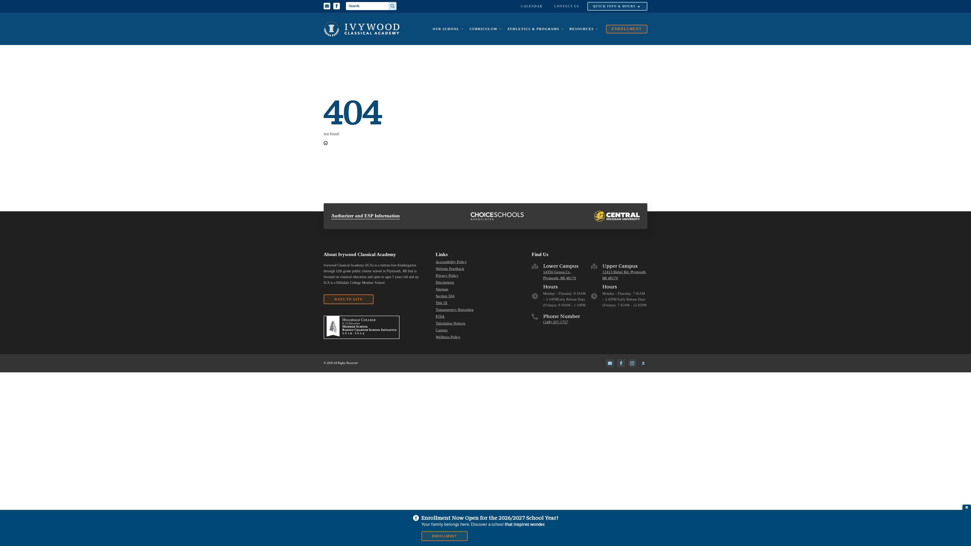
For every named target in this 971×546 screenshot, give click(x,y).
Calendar (532, 6)
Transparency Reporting (455, 310)
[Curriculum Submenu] (500, 29)
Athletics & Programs (533, 29)
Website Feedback (450, 269)
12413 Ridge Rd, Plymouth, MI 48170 (624, 275)
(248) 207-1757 (555, 322)
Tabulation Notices (450, 323)
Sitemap (442, 289)
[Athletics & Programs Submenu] (562, 29)
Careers (442, 330)
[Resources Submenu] (596, 29)
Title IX (442, 303)
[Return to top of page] (643, 363)
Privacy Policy (447, 276)
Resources (581, 29)
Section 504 (445, 296)
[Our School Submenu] (462, 29)
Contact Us (566, 6)
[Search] (392, 6)
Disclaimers (445, 282)
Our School (446, 29)
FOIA (440, 316)
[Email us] (327, 6)
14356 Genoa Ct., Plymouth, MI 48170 (559, 275)
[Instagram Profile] (632, 363)
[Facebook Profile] (336, 6)
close (966, 507)
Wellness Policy (448, 337)
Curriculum (483, 29)
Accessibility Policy (451, 262)
